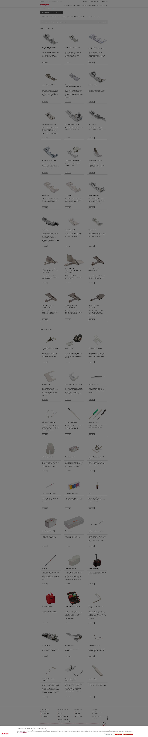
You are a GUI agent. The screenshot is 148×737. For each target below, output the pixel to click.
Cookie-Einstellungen (109, 734)
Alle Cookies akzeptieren (127, 734)
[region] (74, 731)
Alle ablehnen (118, 734)
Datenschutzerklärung (23, 732)
